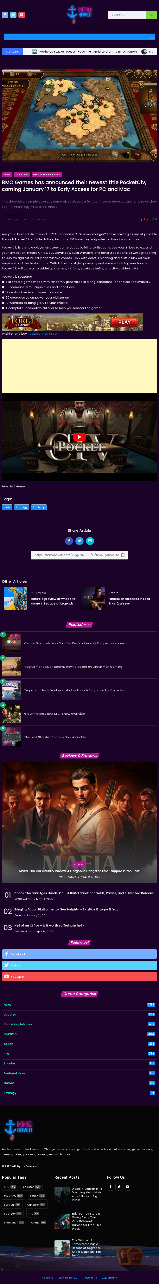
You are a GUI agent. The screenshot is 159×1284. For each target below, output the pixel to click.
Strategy (22, 507)
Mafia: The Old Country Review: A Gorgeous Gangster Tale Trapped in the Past (79, 871)
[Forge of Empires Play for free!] (72, 322)
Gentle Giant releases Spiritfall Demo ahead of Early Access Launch (76, 643)
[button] (152, 37)
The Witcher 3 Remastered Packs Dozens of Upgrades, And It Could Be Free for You (87, 1247)
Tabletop (39, 507)
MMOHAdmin (13, 215)
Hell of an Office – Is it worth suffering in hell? (49, 925)
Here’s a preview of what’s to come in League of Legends (53, 601)
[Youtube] (21, 15)
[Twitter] (13, 15)
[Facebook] (5, 15)
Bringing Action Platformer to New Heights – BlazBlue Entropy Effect (66, 909)
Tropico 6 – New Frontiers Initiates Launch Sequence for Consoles (74, 690)
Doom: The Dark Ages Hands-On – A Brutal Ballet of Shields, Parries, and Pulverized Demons (84, 893)
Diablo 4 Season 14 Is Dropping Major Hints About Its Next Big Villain (87, 1194)
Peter (18, 915)
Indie (7, 507)
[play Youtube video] (79, 437)
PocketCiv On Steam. (44, 334)
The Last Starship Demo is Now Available (55, 737)
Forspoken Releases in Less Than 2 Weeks (129, 601)
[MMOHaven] (79, 15)
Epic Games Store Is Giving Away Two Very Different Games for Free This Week (86, 1221)
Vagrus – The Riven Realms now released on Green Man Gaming (73, 667)
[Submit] (151, 15)
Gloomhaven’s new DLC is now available (54, 714)
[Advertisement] (79, 366)
